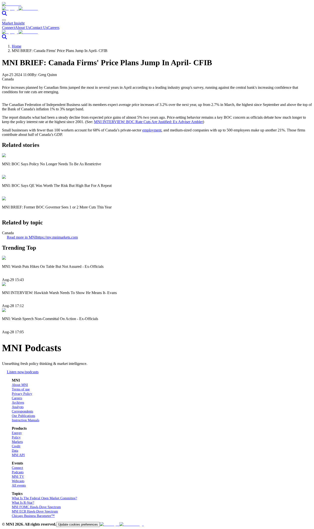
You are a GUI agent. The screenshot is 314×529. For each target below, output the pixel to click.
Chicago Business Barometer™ (33, 516)
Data (15, 450)
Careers (53, 28)
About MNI (20, 385)
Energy (17, 433)
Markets (17, 442)
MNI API (18, 455)
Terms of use (21, 389)
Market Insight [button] (13, 23)
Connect (8, 28)
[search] (4, 14)
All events (19, 485)
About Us (22, 28)
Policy (16, 437)
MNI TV (18, 476)
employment (151, 130)
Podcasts (18, 472)
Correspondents (22, 411)
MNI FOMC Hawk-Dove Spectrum (36, 507)
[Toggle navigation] (4, 20)
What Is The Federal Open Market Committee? (44, 498)
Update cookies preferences (78, 524)
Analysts (18, 407)
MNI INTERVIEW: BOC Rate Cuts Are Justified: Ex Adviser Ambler (148, 122)
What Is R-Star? (23, 502)
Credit (16, 446)
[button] (157, 8)
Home (16, 46)
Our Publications (23, 416)
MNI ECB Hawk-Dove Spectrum (35, 511)
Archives (18, 402)
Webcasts (18, 481)
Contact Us (39, 28)
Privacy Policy (22, 394)
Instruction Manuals (25, 420)
